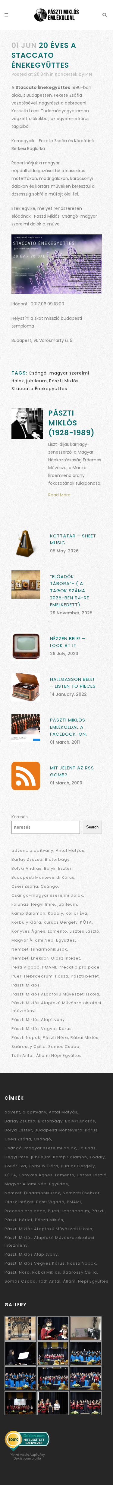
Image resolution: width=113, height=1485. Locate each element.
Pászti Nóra (55, 1037)
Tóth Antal (22, 1055)
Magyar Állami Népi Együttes (43, 940)
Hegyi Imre (43, 904)
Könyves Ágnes (28, 931)
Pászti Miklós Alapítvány (38, 1019)
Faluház (20, 904)
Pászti (61, 976)
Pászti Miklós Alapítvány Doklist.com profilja (27, 1456)
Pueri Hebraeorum (32, 976)
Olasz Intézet (65, 958)
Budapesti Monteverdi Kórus (42, 877)
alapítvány (41, 850)
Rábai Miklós (85, 1037)
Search (92, 827)
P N (88, 74)
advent (19, 850)
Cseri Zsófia (24, 886)
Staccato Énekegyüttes (39, 389)
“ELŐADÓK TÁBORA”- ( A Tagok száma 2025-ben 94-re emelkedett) (69, 590)
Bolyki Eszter (58, 868)
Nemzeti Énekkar (30, 958)
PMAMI (49, 967)
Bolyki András (26, 868)
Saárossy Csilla (28, 1046)
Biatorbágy (57, 859)
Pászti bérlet (85, 976)
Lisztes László (84, 931)
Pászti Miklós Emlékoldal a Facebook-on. (68, 727)
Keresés (19, 817)
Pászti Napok (25, 1037)
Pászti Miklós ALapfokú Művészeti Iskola (55, 994)
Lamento (57, 931)
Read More (59, 495)
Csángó (49, 886)
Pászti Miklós (64, 381)
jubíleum (36, 381)
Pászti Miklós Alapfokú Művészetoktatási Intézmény (56, 1006)
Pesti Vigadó (25, 967)
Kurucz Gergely (61, 922)
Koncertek (66, 74)
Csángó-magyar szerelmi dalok (47, 895)
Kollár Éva (76, 913)
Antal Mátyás (70, 850)
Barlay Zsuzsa (26, 859)
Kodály (55, 913)
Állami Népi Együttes (59, 1055)
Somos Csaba (64, 1046)
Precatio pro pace (79, 967)
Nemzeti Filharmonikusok (39, 949)
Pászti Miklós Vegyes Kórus (41, 1028)
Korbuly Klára (26, 922)
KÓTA (86, 922)
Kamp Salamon (28, 913)
